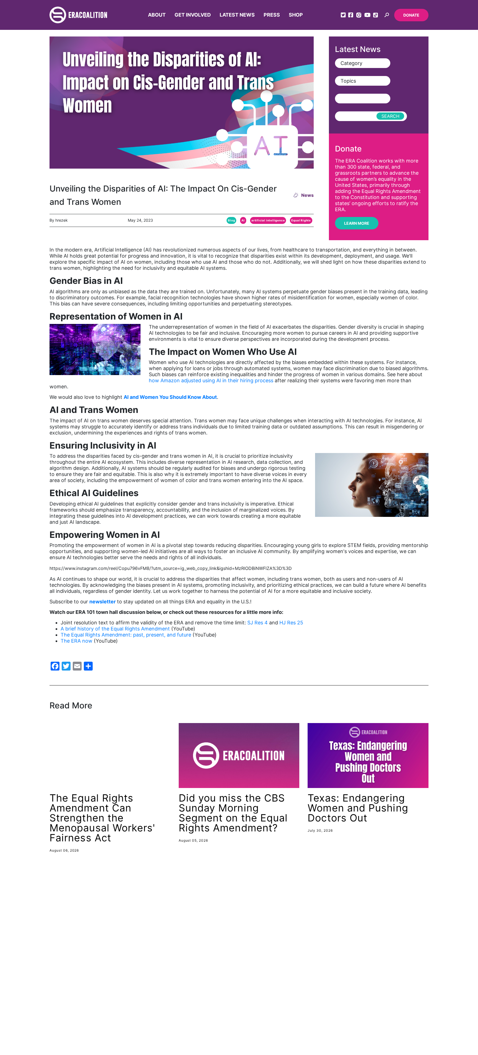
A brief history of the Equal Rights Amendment (115, 629)
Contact (359, 987)
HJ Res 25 (291, 622)
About (157, 15)
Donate (411, 15)
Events (358, 1016)
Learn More (356, 223)
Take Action (400, 997)
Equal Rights (301, 220)
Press (272, 15)
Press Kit (360, 1006)
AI (243, 220)
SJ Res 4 (257, 622)
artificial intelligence (268, 220)
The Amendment (406, 1006)
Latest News (237, 15)
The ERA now (76, 641)
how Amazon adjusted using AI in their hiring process (212, 380)
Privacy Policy (403, 1016)
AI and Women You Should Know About (170, 397)
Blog (231, 220)
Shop (296, 15)
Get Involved (193, 15)
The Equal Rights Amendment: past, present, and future (126, 635)
